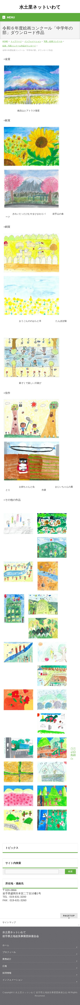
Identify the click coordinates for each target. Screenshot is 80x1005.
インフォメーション (12, 979)
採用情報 (6, 973)
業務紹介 (6, 959)
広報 (4, 966)
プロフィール (9, 952)
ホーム (5, 945)
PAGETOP (69, 915)
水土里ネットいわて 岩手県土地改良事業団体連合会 (41, 992)
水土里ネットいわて (40, 6)
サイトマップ (9, 922)
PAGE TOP (74, 971)
